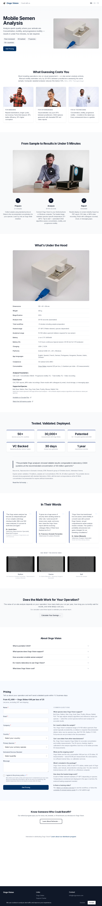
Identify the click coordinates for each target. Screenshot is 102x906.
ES (94, 3)
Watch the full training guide (22, 401)
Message (6, 761)
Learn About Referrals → (51, 821)
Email (5, 716)
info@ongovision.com (76, 895)
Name (5, 707)
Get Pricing (10, 49)
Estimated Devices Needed (12, 752)
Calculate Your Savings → (51, 615)
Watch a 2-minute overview (65, 788)
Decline (82, 902)
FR (98, 3)
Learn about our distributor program (63, 836)
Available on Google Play (21, 397)
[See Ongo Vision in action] (51, 171)
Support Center (41, 898)
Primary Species (9, 743)
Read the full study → (20, 482)
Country (6, 734)
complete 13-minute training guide (64, 790)
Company (7, 725)
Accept (91, 902)
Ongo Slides (42, 366)
